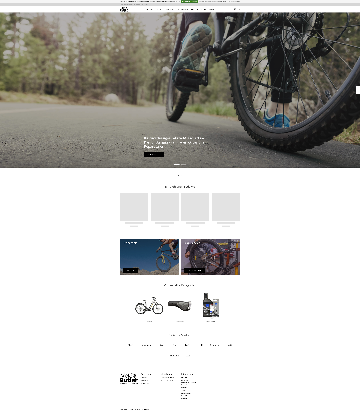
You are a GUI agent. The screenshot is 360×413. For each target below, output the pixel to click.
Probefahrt (184, 396)
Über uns (194, 9)
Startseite (149, 9)
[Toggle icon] (235, 9)
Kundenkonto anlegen (167, 377)
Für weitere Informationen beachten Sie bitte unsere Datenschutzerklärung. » (219, 1)
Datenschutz (185, 385)
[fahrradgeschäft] (124, 9)
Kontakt (211, 9)
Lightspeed (146, 409)
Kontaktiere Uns (186, 393)
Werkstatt (203, 9)
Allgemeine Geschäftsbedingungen (188, 381)
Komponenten (180, 321)
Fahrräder (149, 321)
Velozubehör (210, 321)
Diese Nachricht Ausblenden (189, 1)
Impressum (184, 398)
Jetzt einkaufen (154, 154)
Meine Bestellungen (167, 380)
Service (183, 390)
